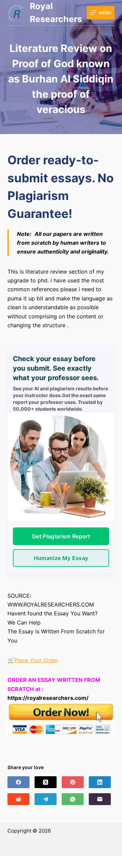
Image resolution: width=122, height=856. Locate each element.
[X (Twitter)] (46, 782)
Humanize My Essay (61, 558)
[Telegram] (46, 799)
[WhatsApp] (73, 799)
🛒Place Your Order (32, 660)
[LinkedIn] (100, 782)
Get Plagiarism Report (61, 536)
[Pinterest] (73, 782)
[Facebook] (18, 782)
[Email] (100, 799)
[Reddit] (18, 799)
